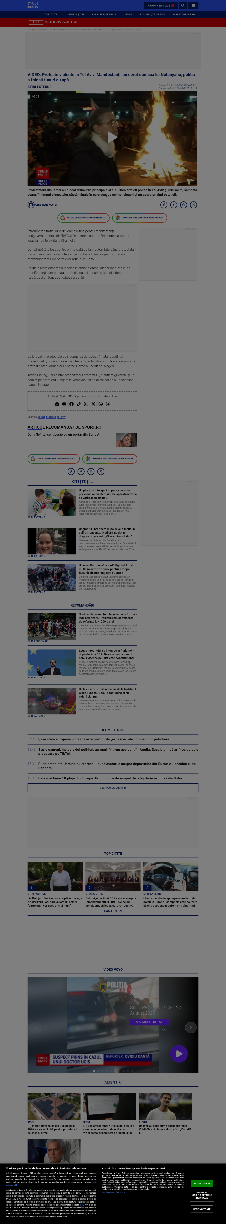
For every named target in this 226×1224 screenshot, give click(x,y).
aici (81, 1205)
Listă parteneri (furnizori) (113, 1192)
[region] (113, 1193)
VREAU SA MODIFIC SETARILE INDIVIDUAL (202, 1195)
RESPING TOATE (202, 1209)
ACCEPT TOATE (202, 1183)
